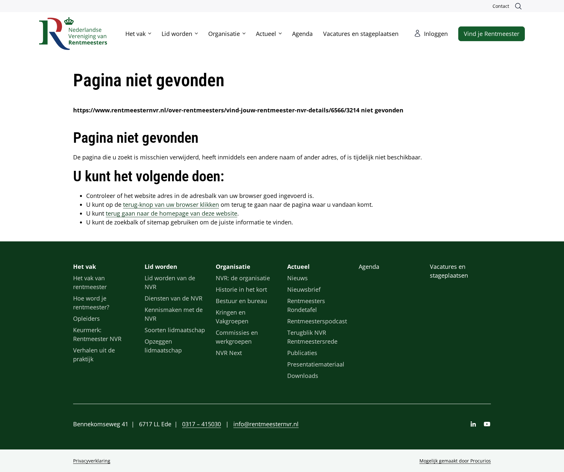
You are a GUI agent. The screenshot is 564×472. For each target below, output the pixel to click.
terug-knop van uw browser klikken (171, 204)
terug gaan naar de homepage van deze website (171, 213)
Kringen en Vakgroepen (232, 316)
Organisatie (224, 34)
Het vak (135, 34)
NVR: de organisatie (243, 278)
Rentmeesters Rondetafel (306, 305)
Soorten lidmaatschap (175, 330)
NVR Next (229, 353)
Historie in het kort (241, 289)
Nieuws (297, 278)
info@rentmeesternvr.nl (266, 424)
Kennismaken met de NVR (174, 314)
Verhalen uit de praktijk (94, 354)
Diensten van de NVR (173, 298)
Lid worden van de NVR (170, 282)
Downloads (302, 376)
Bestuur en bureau (241, 301)
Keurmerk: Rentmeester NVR (97, 334)
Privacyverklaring (91, 461)
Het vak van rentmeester (90, 282)
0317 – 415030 (201, 424)
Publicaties (302, 353)
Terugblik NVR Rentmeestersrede (312, 337)
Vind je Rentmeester (491, 34)
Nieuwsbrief (304, 289)
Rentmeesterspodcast (317, 321)
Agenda (302, 34)
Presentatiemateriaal (315, 364)
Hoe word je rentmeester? (91, 302)
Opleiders (86, 318)
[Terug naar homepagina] (73, 33)
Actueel (266, 34)
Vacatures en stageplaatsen (361, 34)
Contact (501, 6)
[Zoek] (519, 6)
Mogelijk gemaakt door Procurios (455, 461)
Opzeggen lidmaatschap (163, 345)
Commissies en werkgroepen (237, 337)
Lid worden (177, 34)
